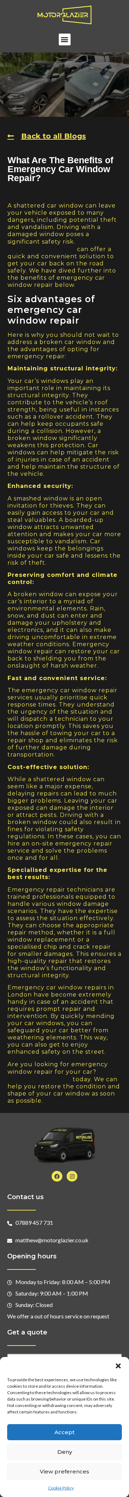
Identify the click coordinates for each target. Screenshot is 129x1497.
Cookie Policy (61, 1488)
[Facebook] (57, 1176)
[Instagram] (72, 1176)
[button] (118, 1365)
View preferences (64, 1471)
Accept (64, 1432)
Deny (64, 1451)
